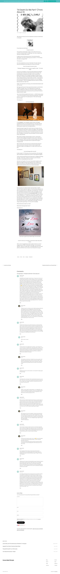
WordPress (56, 571)
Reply (20, 302)
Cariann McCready (22, 425)
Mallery (21, 459)
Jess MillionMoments (22, 398)
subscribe (39, 519)
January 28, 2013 (23, 356)
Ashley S (21, 377)
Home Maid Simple (8, 560)
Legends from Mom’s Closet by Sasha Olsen (11, 546)
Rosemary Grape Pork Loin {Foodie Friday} (49, 265)
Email (18, 511)
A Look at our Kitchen (7, 265)
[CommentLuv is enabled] (21, 525)
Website (18, 515)
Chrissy (21, 449)
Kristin (20, 323)
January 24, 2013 (22, 275)
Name (18, 507)
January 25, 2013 (22, 322)
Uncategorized (24, 32)
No (46, 1)
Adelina (20, 32)
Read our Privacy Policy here (52, 1)
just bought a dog (33, 192)
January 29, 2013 (22, 458)
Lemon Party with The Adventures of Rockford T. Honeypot (14, 543)
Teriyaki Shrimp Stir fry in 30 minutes (10, 548)
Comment (18, 496)
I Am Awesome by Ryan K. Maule (9, 551)
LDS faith (21, 122)
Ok (44, 1)
